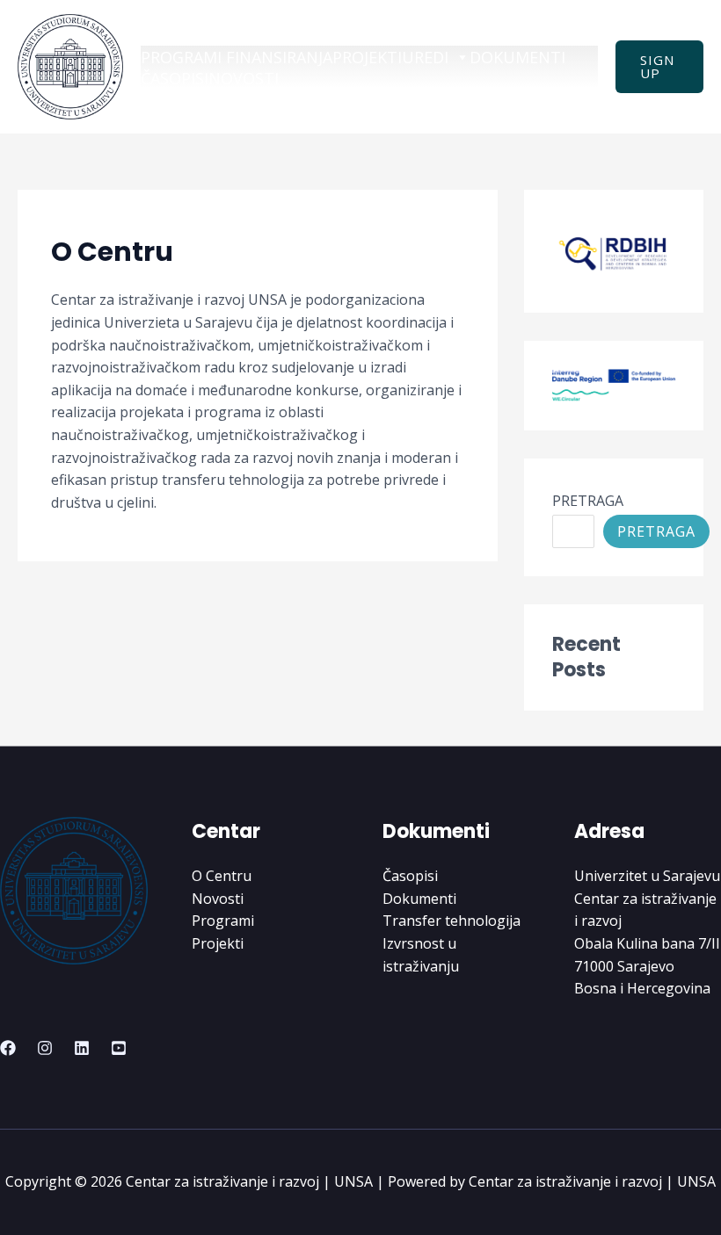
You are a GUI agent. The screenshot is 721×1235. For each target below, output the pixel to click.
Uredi (425, 57)
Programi (223, 920)
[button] (659, 66)
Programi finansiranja (236, 57)
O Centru (221, 875)
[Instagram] (45, 1048)
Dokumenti (517, 57)
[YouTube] (119, 1048)
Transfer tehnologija (451, 920)
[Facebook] (8, 1048)
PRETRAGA (587, 500)
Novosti (243, 78)
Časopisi (174, 78)
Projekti (367, 57)
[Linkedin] (82, 1048)
